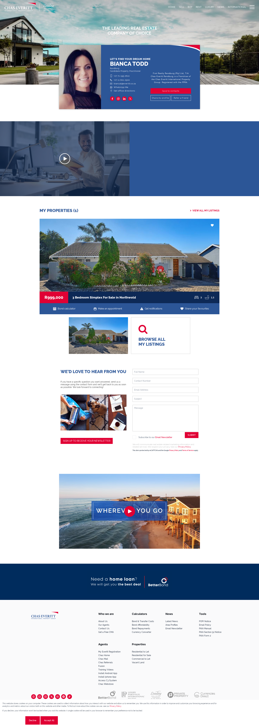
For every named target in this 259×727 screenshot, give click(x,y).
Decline (32, 720)
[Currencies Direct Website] (204, 695)
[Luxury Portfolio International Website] (133, 695)
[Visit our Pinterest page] (63, 696)
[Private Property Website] (177, 695)
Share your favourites (197, 308)
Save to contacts (170, 91)
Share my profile (160, 98)
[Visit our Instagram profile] (45, 696)
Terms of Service (188, 450)
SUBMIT (192, 435)
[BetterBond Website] (107, 695)
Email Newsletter (163, 437)
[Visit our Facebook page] (33, 696)
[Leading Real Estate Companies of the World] (48, 7)
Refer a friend (181, 98)
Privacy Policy (184, 447)
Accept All (49, 720)
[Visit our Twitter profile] (51, 696)
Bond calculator (67, 308)
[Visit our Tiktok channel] (69, 696)
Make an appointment (110, 308)
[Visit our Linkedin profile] (39, 696)
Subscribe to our (155, 437)
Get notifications (153, 308)
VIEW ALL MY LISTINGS (205, 210)
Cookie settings (13, 720)
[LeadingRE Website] (155, 695)
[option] (129, 261)
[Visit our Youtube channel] (57, 696)
